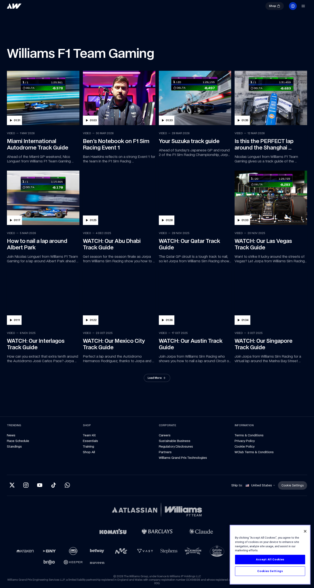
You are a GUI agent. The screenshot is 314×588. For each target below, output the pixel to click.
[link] (14, 6)
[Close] (305, 531)
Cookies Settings (270, 571)
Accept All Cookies (270, 559)
